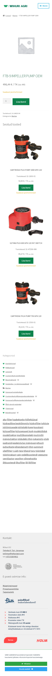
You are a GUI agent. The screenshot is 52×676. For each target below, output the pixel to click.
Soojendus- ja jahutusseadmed (17, 384)
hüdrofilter (35, 423)
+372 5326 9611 (12, 556)
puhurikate (8, 446)
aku (5, 419)
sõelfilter (7, 450)
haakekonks (18, 419)
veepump (43, 454)
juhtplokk (23, 427)
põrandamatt (21, 446)
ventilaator (8, 458)
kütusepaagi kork (24, 431)
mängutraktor (10, 438)
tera (21, 450)
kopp (30, 427)
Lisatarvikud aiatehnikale (15, 376)
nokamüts (38, 438)
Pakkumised (10, 368)
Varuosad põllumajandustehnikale (18, 400)
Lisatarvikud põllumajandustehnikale (19, 396)
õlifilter (32, 462)
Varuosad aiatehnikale (14, 392)
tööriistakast (9, 454)
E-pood (8, 16)
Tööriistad (9, 408)
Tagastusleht (8, 592)
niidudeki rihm (25, 438)
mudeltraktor (9, 435)
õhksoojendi (9, 462)
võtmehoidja (30, 458)
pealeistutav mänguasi (24, 442)
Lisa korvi (21, 101)
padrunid (7, 442)
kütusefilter (9, 431)
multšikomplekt (25, 435)
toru (33, 450)
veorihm (19, 458)
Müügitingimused (10, 586)
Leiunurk (8, 372)
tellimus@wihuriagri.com (13, 553)
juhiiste (45, 423)
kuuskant (38, 427)
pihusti (40, 442)
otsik (46, 438)
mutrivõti (39, 435)
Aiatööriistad (10, 363)
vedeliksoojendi (29, 454)
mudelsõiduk (40, 431)
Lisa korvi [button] (26, 187)
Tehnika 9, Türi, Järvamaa (13, 550)
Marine (15, 16)
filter (9, 419)
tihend (26, 450)
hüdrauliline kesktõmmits (16, 423)
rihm (31, 446)
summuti (38, 446)
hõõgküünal (31, 419)
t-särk (16, 450)
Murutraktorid (10, 380)
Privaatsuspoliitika (11, 589)
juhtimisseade (10, 427)
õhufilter (20, 462)
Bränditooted (10, 413)
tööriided (40, 450)
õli (26, 462)
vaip (19, 454)
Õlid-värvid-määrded (13, 404)
